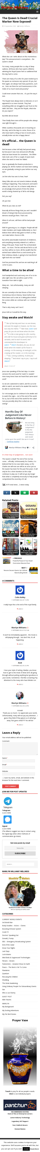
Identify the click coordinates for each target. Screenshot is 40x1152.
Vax (3, 989)
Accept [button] (26, 1149)
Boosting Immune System (11, 929)
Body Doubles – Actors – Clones (14, 926)
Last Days (5, 951)
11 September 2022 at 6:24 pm (20, 706)
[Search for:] (20, 864)
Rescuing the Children (10, 977)
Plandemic (6, 970)
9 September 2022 (10, 26)
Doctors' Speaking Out (10, 935)
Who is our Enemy (8, 993)
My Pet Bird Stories (9, 1014)
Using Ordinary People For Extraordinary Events (19, 986)
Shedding (5, 980)
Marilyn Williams (24, 26)
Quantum (5, 973)
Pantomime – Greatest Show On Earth (16, 964)
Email (4, 764)
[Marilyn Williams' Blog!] (20, 8)
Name (4, 758)
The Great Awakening (10, 983)
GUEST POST (7, 996)
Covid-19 (5, 932)
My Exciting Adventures (10, 1010)
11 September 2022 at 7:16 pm (20, 600)
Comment (5, 741)
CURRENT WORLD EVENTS (12, 919)
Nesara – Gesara (8, 961)
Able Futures (6, 1000)
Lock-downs (6, 954)
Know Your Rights (8, 948)
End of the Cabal (8, 945)
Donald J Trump (8, 938)
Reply (21, 609)
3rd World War (7, 922)
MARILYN (5, 1003)
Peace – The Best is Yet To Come (14, 967)
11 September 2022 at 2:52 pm (20, 665)
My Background (8, 1007)
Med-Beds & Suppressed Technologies (16, 957)
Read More (34, 1149)
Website (5, 771)
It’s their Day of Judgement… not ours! (17, 455)
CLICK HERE (6, 813)
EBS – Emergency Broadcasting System (16, 941)
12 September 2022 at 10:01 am (20, 630)
